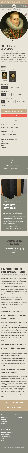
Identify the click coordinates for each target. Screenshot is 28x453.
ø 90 (8, 101)
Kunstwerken (4, 417)
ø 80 (3, 101)
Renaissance (5, 143)
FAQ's (2, 438)
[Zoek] (21, 6)
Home (2, 9)
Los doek (18, 87)
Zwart (3, 94)
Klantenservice (5, 440)
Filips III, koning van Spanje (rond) (12, 9)
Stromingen (4, 421)
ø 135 (23, 101)
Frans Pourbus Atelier (9, 51)
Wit (13, 94)
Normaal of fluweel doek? (10, 127)
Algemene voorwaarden (7, 432)
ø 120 (18, 101)
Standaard (4, 87)
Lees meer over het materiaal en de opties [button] (13, 227)
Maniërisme (5, 141)
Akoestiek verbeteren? (8, 134)
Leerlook (19, 94)
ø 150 (3, 105)
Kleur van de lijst (7, 131)
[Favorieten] (23, 6)
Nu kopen (14, 115)
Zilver (8, 94)
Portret (4, 147)
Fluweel (11, 87)
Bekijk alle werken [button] (14, 407)
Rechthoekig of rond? (8, 124)
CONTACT (3, 426)
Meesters (3, 419)
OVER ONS (4, 424)
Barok (3, 145)
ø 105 (13, 101)
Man (3, 149)
